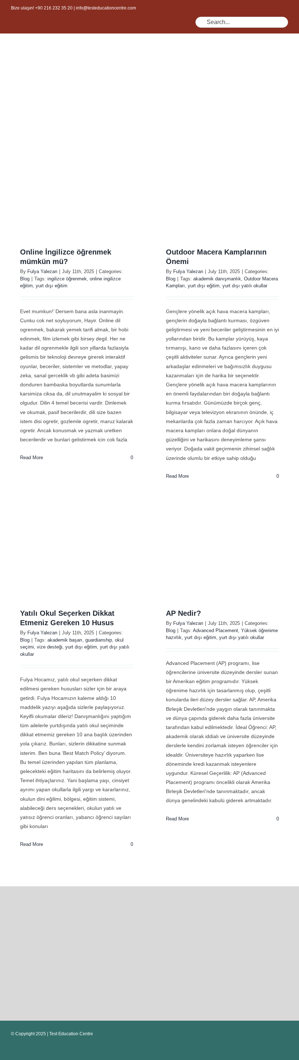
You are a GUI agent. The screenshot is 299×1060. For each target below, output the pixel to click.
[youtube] (135, 31)
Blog (25, 278)
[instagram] (124, 31)
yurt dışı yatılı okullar (244, 285)
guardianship (98, 640)
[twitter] (112, 31)
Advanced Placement (215, 630)
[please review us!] (84, 895)
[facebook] (100, 31)
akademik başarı (64, 640)
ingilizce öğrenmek (67, 278)
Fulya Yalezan (42, 271)
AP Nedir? (183, 613)
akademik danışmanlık (217, 278)
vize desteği (49, 647)
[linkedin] (147, 31)
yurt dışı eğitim (51, 285)
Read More (31, 457)
